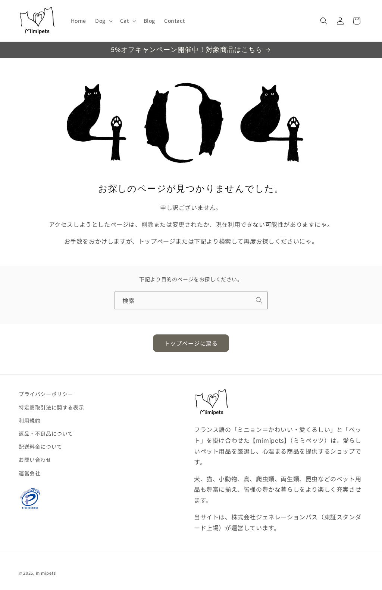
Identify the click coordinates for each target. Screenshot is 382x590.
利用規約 (29, 420)
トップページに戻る (191, 343)
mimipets (46, 573)
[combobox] (191, 300)
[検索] (259, 300)
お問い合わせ (35, 459)
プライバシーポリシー (46, 394)
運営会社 (29, 473)
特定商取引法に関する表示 (51, 407)
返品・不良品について (46, 433)
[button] (103, 20)
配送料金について (40, 446)
